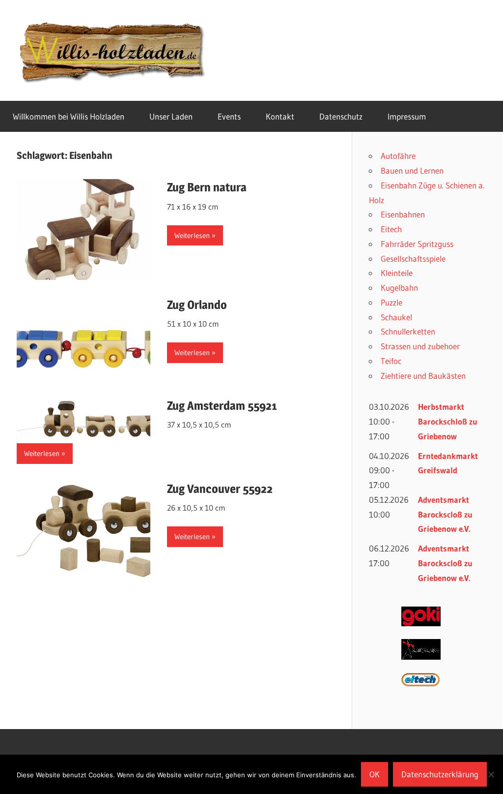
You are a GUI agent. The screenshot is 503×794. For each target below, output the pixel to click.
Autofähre (398, 156)
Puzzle (391, 302)
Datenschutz (341, 116)
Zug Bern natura (207, 187)
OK (374, 774)
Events (229, 116)
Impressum (407, 116)
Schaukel (396, 317)
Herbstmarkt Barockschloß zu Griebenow (447, 421)
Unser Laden (171, 116)
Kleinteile (397, 273)
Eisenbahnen (403, 214)
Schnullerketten (408, 331)
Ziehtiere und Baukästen (423, 375)
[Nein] (491, 774)
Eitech (391, 229)
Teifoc (391, 361)
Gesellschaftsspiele (413, 258)
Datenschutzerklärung (439, 774)
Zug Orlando (197, 305)
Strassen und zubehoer (420, 346)
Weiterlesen (192, 235)
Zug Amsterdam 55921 (222, 405)
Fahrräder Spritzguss (417, 244)
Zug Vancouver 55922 (220, 489)
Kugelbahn (399, 287)
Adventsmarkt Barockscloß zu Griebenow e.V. (445, 514)
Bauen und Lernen (412, 170)
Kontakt (280, 116)
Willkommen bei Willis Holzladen (68, 116)
